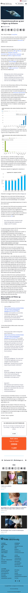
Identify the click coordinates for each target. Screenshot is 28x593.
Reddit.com (10, 55)
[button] (26, 3)
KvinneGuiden (17, 55)
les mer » (3, 489)
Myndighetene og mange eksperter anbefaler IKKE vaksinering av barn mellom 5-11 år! (14, 508)
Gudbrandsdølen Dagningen (15, 54)
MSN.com (19, 50)
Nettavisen (20, 40)
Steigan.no (23, 193)
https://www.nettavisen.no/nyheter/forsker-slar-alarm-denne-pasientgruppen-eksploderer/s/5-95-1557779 (14, 309)
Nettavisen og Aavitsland (19, 92)
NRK (15, 50)
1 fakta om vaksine (6, 486)
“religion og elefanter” (13, 67)
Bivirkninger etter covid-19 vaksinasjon (12, 530)
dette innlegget (12, 61)
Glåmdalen (10, 52)
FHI (12, 216)
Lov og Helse (14, 34)
